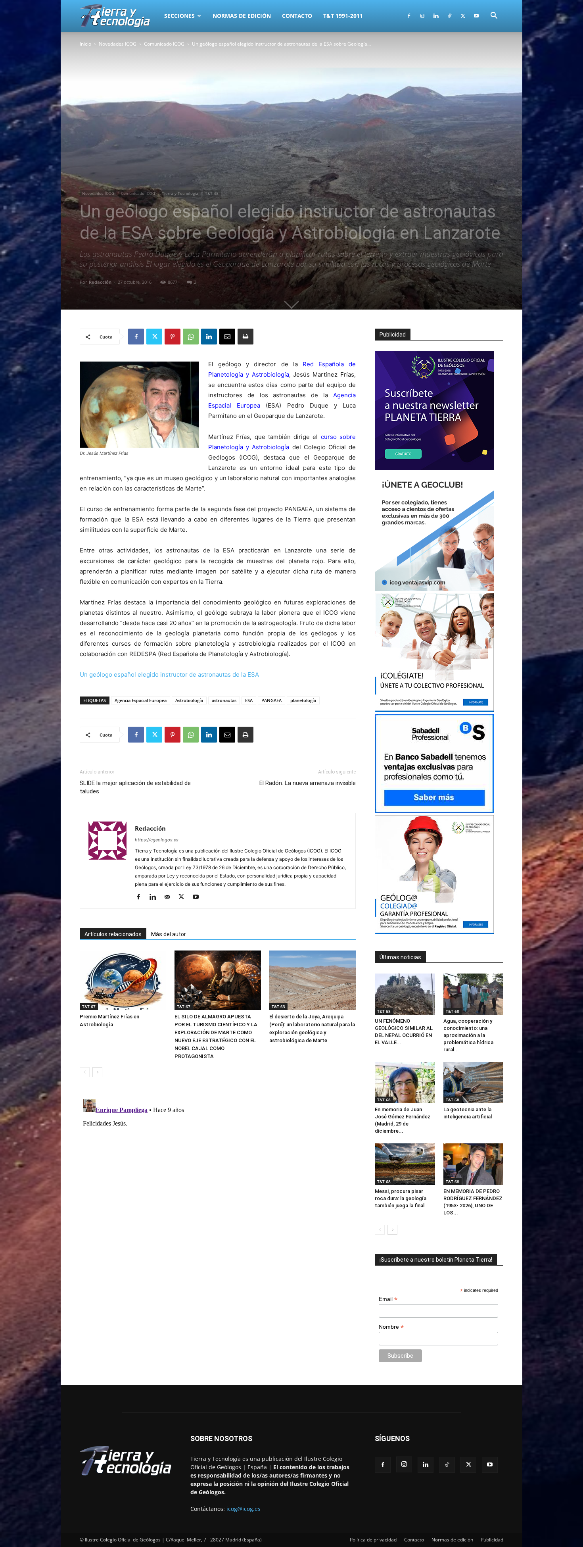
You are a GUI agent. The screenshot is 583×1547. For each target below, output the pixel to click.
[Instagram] (422, 16)
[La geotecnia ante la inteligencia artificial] (473, 1082)
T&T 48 (212, 193)
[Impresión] (245, 336)
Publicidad (492, 1539)
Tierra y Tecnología (180, 193)
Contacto (297, 15)
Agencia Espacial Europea (141, 700)
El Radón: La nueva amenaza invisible (307, 783)
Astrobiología (189, 700)
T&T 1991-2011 (343, 15)
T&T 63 (278, 1006)
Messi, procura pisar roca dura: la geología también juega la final (400, 1198)
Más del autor (168, 934)
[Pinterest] (172, 336)
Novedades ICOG (117, 43)
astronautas (224, 700)
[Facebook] (409, 16)
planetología (303, 700)
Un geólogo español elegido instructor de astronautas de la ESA (169, 674)
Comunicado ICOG (164, 43)
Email (388, 1299)
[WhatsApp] (191, 336)
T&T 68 (384, 1011)
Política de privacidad (373, 1539)
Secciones (179, 15)
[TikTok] (449, 16)
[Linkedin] (436, 16)
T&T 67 (89, 1006)
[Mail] (169, 897)
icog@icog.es (243, 1508)
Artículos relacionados (113, 934)
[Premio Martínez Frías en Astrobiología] (123, 980)
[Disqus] (218, 1195)
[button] (493, 16)
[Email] (227, 336)
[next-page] (97, 1072)
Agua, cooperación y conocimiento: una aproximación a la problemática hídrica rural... (468, 1035)
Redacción (100, 282)
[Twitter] (463, 16)
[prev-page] (85, 1072)
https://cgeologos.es (156, 840)
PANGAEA (271, 700)
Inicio (85, 43)
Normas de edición (242, 15)
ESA (249, 700)
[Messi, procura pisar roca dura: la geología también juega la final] (405, 1164)
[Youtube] (476, 16)
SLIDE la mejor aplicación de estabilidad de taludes (135, 787)
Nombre (391, 1327)
